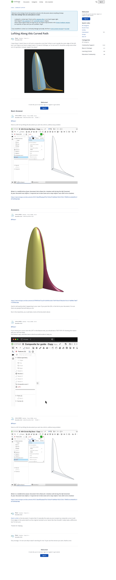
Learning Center (93, 51)
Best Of (84, 36)
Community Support (39, 21)
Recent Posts (85, 28)
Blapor (16, 38)
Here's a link (14, 518)
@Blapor (13, 121)
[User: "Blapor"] (12, 39)
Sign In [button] (44, 108)
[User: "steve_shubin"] (12, 116)
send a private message (57, 28)
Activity (84, 30)
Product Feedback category (63, 22)
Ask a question (26, 21)
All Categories (85, 25)
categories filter (40, 19)
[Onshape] (15, 2)
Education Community (93, 54)
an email (67, 28)
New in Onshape (93, 48)
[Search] (96, 1)
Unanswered (93, 32)
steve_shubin (18, 115)
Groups (84, 34)
